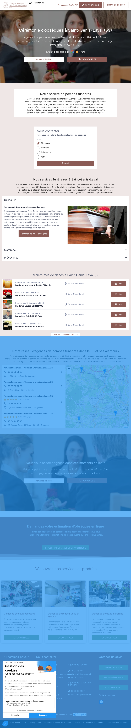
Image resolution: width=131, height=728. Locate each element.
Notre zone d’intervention (15, 722)
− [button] (69, 372)
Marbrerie (45, 148)
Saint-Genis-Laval (76, 284)
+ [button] (69, 368)
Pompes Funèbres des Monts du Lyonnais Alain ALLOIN (28, 368)
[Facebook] (101, 702)
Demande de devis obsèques (34, 234)
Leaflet (126, 427)
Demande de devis (116, 5)
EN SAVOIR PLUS (21, 638)
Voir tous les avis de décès (65, 335)
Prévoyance (46, 152)
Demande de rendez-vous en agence (63, 615)
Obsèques (45, 143)
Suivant (65, 163)
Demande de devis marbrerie (107, 613)
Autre (43, 157)
